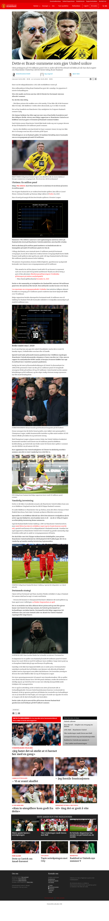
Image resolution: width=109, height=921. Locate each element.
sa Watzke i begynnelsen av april (43, 602)
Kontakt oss (102, 1)
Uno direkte (51, 882)
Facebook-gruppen (54, 887)
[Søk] (103, 6)
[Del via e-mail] (95, 79)
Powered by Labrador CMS (54, 904)
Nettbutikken (76, 6)
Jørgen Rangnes (22, 880)
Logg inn (86, 6)
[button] (15, 826)
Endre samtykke (60, 898)
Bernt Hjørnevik (22, 878)
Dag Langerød (24, 877)
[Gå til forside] (9, 6)
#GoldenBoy (55, 274)
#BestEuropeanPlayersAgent (40, 274)
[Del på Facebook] (90, 79)
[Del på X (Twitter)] (93, 79)
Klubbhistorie (80, 1)
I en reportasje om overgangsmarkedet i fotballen (29, 289)
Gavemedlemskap (55, 1)
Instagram (51, 888)
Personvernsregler (49, 898)
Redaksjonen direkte (53, 880)
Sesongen (45, 6)
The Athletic (21, 186)
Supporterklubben (91, 1)
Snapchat (51, 890)
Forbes (51, 194)
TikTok (50, 892)
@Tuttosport (19, 276)
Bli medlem (94, 6)
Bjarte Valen (30, 882)
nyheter (16, 709)
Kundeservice (51, 879)
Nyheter (36, 6)
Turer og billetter (63, 6)
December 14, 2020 (42, 279)
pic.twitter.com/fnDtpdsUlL (33, 276)
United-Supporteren (69, 1)
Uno (53, 6)
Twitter (51, 885)
